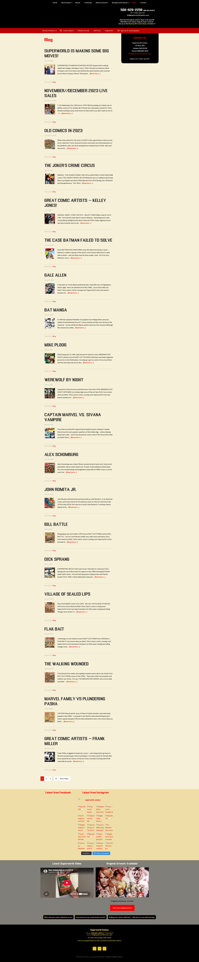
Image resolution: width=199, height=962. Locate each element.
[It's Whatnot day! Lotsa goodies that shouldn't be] (109, 827)
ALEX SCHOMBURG (61, 455)
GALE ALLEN (56, 275)
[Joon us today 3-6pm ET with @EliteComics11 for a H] (91, 846)
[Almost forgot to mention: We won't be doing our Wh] (100, 846)
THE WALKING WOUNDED (67, 664)
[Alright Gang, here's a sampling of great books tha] (100, 818)
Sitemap (108, 957)
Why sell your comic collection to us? (58, 917)
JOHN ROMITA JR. (61, 490)
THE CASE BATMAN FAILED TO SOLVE (78, 240)
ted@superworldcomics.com (138, 15)
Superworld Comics (79, 16)
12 (56, 779)
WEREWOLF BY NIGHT (64, 380)
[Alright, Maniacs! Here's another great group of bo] (82, 827)
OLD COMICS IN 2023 (64, 131)
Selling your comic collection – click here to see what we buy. (132, 917)
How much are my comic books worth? (91, 917)
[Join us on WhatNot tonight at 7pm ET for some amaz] (82, 846)
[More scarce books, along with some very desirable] (91, 809)
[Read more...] (95, 73)
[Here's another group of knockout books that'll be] (100, 837)
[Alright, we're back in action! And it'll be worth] (109, 837)
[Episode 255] (91, 837)
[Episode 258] (82, 809)
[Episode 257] (109, 818)
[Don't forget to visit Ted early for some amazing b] (82, 818)
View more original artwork (122, 908)
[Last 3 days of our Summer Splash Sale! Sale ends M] (82, 837)
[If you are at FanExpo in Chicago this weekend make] (109, 809)
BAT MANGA (56, 310)
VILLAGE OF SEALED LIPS (67, 594)
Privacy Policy (117, 957)
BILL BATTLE (56, 524)
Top (194, 957)
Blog (54, 82)
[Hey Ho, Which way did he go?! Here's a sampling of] (100, 827)
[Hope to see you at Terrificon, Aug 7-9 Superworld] (91, 827)
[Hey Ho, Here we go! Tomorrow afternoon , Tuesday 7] (109, 846)
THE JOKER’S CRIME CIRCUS (70, 166)
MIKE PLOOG (56, 345)
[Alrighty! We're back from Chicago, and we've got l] (100, 809)
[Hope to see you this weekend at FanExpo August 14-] (91, 818)
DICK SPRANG (57, 559)
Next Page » (64, 779)
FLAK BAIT (54, 629)
